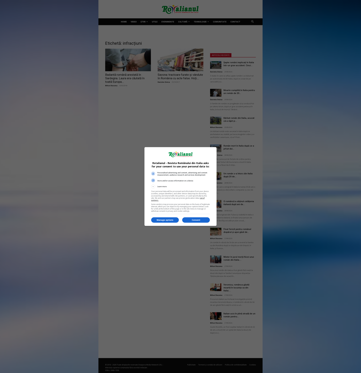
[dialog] (180, 186)
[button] (180, 187)
